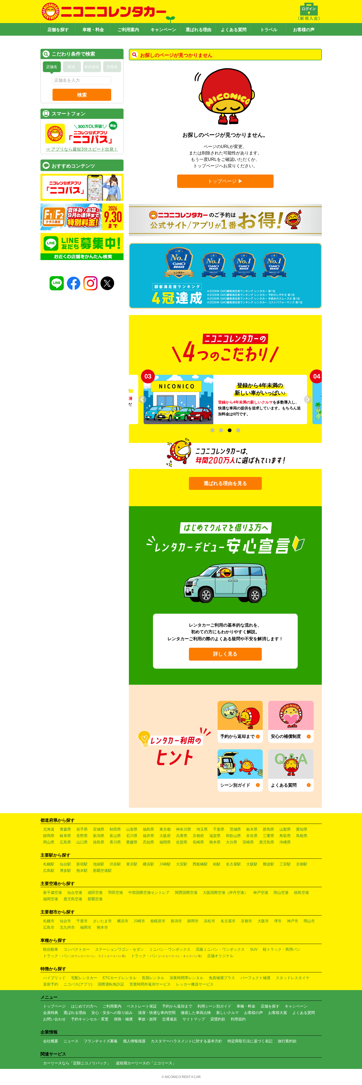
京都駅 (301, 864)
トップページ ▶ (225, 181)
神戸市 (292, 921)
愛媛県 (131, 842)
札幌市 (48, 921)
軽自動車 (50, 949)
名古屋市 (228, 921)
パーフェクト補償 (255, 978)
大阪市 (263, 921)
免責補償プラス (222, 978)
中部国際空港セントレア (149, 892)
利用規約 (238, 1019)
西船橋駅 (200, 864)
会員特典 (50, 1012)
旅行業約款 (287, 1041)
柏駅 (217, 864)
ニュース (71, 1041)
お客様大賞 (277, 1012)
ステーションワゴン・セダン (119, 949)
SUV (253, 949)
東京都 (165, 829)
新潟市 (176, 921)
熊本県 (215, 842)
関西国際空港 (186, 892)
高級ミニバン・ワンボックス (220, 949)
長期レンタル (153, 978)
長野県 (82, 836)
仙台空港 (74, 892)
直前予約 (50, 984)
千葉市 (82, 921)
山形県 (131, 829)
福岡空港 (50, 899)
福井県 (148, 836)
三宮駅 (285, 864)
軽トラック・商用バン (281, 949)
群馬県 (268, 829)
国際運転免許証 (111, 984)
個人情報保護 (134, 1041)
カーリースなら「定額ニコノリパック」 (77, 1063)
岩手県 (82, 829)
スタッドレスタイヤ (292, 978)
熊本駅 (82, 870)
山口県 (82, 842)
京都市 (246, 921)
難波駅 (268, 864)
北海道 (48, 829)
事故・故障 (147, 1019)
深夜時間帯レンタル (186, 978)
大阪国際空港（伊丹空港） (225, 892)
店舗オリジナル (220, 956)
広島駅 (48, 870)
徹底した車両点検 (196, 1012)
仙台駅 (65, 864)
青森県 (65, 829)
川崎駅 (165, 864)
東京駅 (131, 864)
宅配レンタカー (84, 978)
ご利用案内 (128, 29)
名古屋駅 (233, 864)
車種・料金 (93, 29)
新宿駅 (82, 864)
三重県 (268, 836)
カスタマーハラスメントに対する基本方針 (186, 1041)
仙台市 (65, 921)
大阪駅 (251, 864)
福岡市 (85, 927)
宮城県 (98, 829)
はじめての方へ (84, 1006)
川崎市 (139, 921)
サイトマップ (193, 1019)
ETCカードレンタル (119, 978)
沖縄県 (285, 842)
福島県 (148, 829)
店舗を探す (58, 29)
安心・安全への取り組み (112, 1012)
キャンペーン (163, 29)
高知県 (148, 842)
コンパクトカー (77, 949)
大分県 (231, 842)
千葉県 (218, 829)
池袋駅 (98, 864)
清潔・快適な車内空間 (157, 1012)
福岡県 (165, 842)
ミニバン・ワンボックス (170, 949)
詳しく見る (225, 654)
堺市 (278, 921)
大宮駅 (181, 864)
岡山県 (48, 842)
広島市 (48, 927)
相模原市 (157, 921)
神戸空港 (260, 892)
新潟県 (98, 836)
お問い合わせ (54, 1019)
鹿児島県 (266, 842)
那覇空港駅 (102, 870)
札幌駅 (48, 864)
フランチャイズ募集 (101, 1041)
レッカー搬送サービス (195, 984)
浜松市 (209, 921)
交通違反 (169, 1019)
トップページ (54, 1006)
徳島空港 (301, 892)
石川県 (131, 836)
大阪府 (165, 836)
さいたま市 (102, 921)
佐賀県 (181, 842)
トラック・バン (84, 956)
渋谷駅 (115, 864)
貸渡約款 (217, 1019)
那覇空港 (95, 899)
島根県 (301, 836)
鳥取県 (285, 836)
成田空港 (95, 892)
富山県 (115, 836)
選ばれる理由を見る (225, 483)
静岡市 (193, 921)
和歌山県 (233, 836)
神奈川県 (183, 829)
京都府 (198, 836)
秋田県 (115, 829)
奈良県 (251, 836)
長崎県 (198, 842)
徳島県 (98, 842)
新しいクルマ (227, 1012)
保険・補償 (123, 1019)
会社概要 (50, 1041)
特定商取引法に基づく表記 (250, 1041)
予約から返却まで (177, 1006)
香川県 (115, 842)
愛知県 (301, 829)
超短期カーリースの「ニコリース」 (146, 1063)
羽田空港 (115, 892)
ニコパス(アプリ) (78, 984)
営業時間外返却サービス (150, 984)
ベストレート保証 (142, 1006)
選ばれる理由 (198, 29)
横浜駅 (148, 864)
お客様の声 (304, 29)
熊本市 (102, 927)
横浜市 (122, 921)
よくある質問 (234, 29)
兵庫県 (181, 836)
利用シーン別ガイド (214, 1006)
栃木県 (251, 829)
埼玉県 (202, 829)
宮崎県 (248, 842)
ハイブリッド (54, 978)
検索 (82, 95)
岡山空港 (281, 892)
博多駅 (65, 870)
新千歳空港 (52, 892)
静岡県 (48, 836)
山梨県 (285, 829)
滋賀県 (215, 836)
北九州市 (67, 927)
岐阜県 (65, 836)
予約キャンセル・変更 (90, 1019)
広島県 (65, 842)
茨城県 (235, 829)
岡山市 (309, 921)
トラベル (268, 29)
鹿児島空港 (73, 899)
